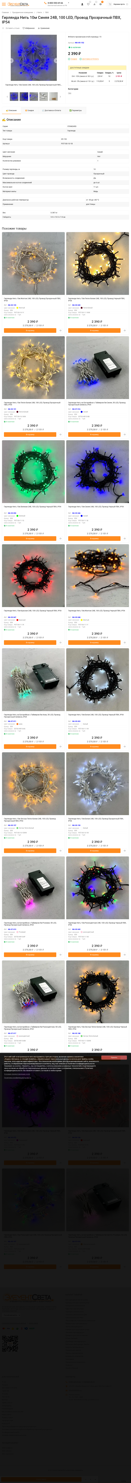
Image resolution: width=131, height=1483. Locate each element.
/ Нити (39, 12)
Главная (5, 12)
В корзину (30, 330)
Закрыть (127, 1482)
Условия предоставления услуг (17, 1074)
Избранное (30, 28)
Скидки (74, 59)
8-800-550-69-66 (55, 3)
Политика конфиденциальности (17, 1078)
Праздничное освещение (22, 12)
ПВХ (47, 12)
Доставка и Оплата (90, 59)
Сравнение (45, 28)
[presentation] (11, 60)
